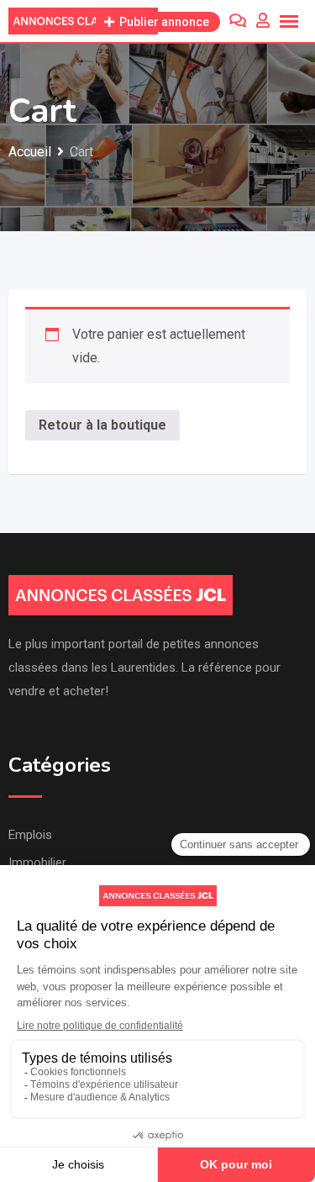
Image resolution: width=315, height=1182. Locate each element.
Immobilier (37, 862)
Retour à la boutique (102, 425)
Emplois (30, 834)
